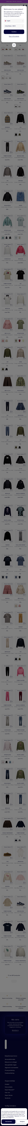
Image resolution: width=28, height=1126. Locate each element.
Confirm (14, 31)
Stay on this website (14, 36)
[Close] (14, 45)
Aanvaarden (8, 1121)
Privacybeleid (10, 1116)
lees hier (17, 1116)
